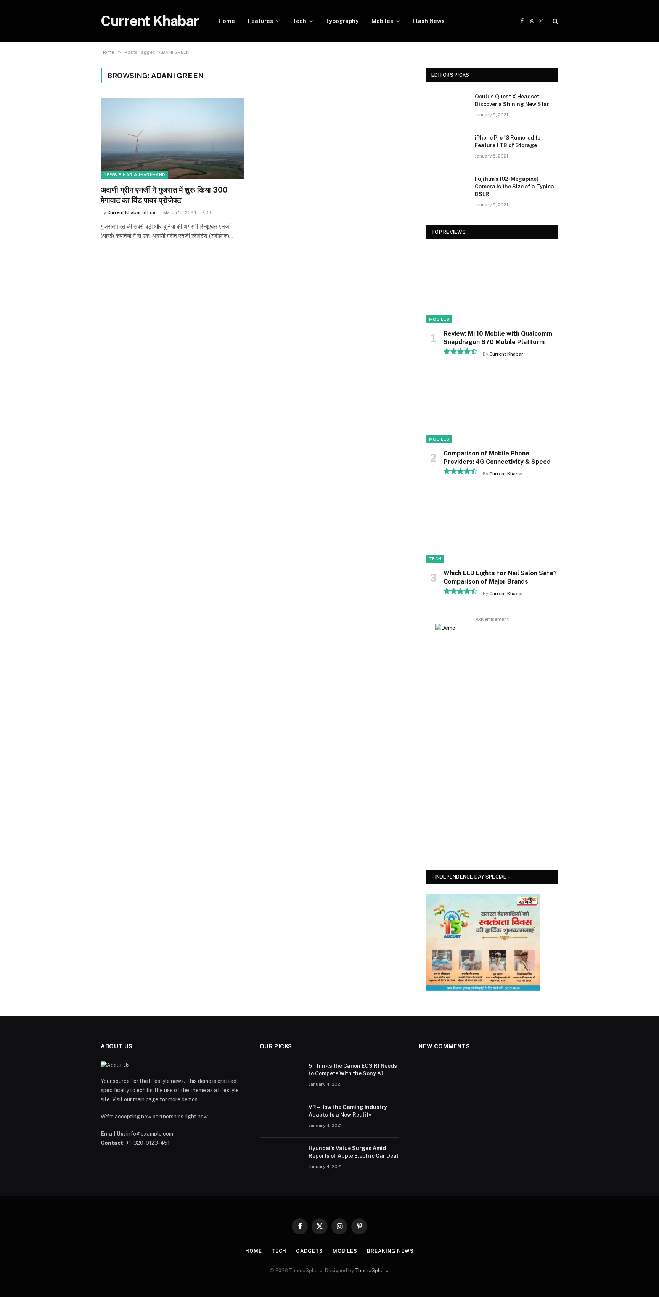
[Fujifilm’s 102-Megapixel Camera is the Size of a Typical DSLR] (447, 188)
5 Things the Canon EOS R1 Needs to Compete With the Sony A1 (353, 1070)
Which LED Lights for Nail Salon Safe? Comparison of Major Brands (500, 577)
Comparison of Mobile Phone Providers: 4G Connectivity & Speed (497, 457)
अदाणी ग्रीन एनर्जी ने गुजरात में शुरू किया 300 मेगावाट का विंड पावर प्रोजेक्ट (164, 195)
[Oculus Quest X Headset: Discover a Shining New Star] (447, 106)
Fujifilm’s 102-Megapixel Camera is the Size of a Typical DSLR (515, 186)
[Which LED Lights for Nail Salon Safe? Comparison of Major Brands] (492, 526)
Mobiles (382, 21)
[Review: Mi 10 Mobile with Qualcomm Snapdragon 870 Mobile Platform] (492, 286)
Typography (342, 21)
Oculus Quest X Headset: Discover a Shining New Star (512, 100)
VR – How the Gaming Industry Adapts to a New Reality (348, 1111)
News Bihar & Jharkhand (134, 174)
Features (260, 21)
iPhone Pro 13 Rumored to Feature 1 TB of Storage (507, 141)
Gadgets (309, 1251)
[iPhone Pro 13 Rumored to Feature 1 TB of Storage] (447, 147)
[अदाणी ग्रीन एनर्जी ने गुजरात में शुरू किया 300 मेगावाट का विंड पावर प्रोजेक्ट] (172, 138)
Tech (299, 21)
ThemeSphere (372, 1270)
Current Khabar (506, 354)
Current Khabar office (131, 212)
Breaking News (390, 1251)
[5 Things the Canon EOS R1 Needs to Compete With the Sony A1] (281, 1075)
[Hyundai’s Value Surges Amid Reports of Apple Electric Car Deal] (281, 1158)
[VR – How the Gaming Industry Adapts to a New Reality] (281, 1116)
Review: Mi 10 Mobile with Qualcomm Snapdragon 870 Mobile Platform (498, 338)
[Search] (554, 21)
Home (227, 21)
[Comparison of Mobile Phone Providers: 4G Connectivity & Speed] (492, 406)
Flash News (429, 21)
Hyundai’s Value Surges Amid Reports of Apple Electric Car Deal (354, 1152)
